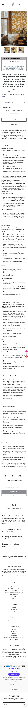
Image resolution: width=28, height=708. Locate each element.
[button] (22, 4)
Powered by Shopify (14, 689)
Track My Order (14, 635)
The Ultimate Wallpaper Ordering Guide (14, 592)
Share (15, 475)
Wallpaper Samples (14, 594)
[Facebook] (14, 671)
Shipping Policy (14, 617)
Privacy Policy (14, 613)
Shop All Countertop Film (14, 589)
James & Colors (15, 688)
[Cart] (25, 4)
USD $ (14, 684)
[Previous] (1, 28)
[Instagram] (12, 671)
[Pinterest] (16, 671)
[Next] (26, 28)
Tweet (7, 475)
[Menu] (3, 4)
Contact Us (14, 609)
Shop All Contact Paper (14, 587)
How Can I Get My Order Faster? (10, 545)
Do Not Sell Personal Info (14, 620)
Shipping (3, 92)
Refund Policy (14, 615)
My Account (14, 631)
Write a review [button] (14, 491)
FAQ (14, 611)
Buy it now (14, 124)
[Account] (20, 4)
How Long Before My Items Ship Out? (11, 538)
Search (14, 598)
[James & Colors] (14, 4)
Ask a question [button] (14, 495)
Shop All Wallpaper (14, 585)
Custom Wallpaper (14, 639)
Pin (22, 475)
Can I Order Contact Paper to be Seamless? (11, 530)
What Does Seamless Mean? (12, 515)
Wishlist (14, 633)
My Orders (14, 629)
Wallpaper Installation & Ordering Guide (14, 590)
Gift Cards (14, 596)
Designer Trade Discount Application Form (14, 637)
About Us (14, 607)
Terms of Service (14, 619)
